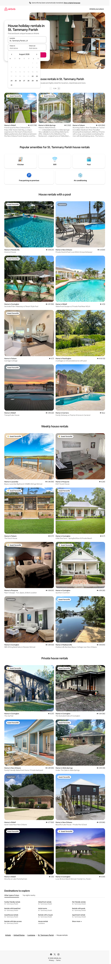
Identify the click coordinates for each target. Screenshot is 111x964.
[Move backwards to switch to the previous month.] (11, 54)
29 (32, 81)
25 (16, 81)
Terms (58, 960)
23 (37, 76)
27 (24, 81)
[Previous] (50, 88)
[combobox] (27, 40)
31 (11, 85)
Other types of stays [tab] (11, 895)
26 (20, 81)
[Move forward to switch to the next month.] (36, 54)
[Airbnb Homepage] (9, 9)
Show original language (72, 3)
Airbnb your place (96, 9)
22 (32, 76)
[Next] (58, 88)
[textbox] (17, 48)
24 (11, 81)
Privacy (51, 960)
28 (28, 81)
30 (37, 81)
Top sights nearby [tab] (29, 895)
